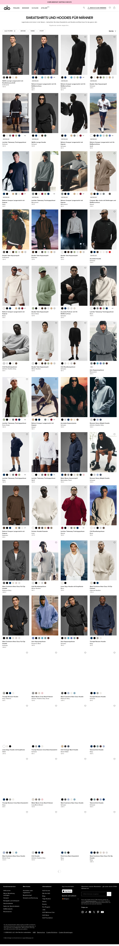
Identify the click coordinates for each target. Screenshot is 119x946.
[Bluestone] (100, 420)
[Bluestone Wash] (68, 746)
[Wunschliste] (110, 8)
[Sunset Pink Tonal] (83, 475)
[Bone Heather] (71, 693)
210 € (33, 535)
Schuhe (35, 8)
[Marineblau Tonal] (62, 475)
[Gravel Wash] (62, 746)
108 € (33, 860)
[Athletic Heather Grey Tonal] (68, 475)
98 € (33, 90)
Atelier (44, 7)
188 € (91, 374)
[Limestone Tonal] (77, 475)
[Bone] (13, 77)
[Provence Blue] (51, 77)
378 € (92, 592)
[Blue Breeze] (42, 77)
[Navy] (33, 77)
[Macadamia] (74, 420)
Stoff (42, 31)
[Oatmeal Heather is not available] (74, 308)
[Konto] (88, 8)
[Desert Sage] (104, 363)
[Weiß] (39, 77)
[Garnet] (13, 135)
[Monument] (10, 135)
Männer (25, 8)
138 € (4, 87)
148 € (4, 146)
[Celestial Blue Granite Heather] (74, 693)
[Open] (115, 31)
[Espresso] (10, 77)
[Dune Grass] (48, 77)
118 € (62, 860)
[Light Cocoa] (51, 528)
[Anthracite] (4, 77)
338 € (63, 700)
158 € (62, 482)
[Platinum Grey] (4, 583)
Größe (23, 31)
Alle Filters (9, 31)
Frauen (16, 8)
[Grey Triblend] (97, 638)
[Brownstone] (107, 363)
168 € (91, 753)
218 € (62, 590)
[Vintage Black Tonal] (71, 475)
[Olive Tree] (16, 363)
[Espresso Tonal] (65, 475)
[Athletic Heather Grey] (45, 77)
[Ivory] (104, 252)
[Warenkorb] (114, 8)
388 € (4, 592)
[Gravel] (16, 77)
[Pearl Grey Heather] (16, 583)
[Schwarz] (7, 77)
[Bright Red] (110, 252)
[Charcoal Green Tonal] (80, 475)
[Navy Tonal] (113, 908)
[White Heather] (107, 77)
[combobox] (106, 30)
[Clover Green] (45, 135)
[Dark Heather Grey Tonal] (36, 693)
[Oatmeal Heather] (13, 583)
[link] (98, 8)
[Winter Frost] (97, 420)
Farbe (33, 31)
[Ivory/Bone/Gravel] (74, 475)
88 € (33, 753)
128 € (91, 88)
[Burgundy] (48, 528)
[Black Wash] (65, 746)
